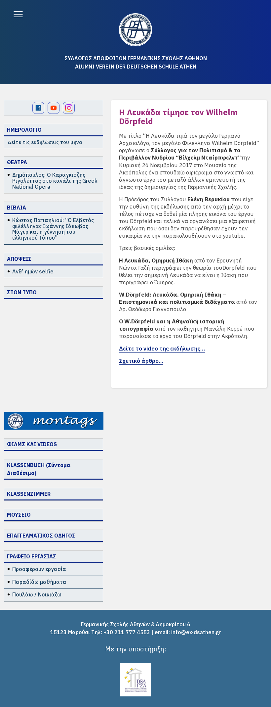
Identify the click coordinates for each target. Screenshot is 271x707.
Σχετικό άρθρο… (141, 360)
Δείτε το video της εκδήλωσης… (162, 348)
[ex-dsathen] (135, 29)
